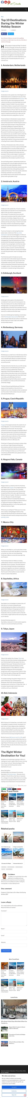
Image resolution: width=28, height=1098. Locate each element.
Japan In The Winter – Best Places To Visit (12, 820)
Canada (11, 487)
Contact (2, 1057)
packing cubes (5, 517)
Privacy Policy (3, 1064)
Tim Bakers (3, 30)
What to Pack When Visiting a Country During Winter (20, 804)
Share (4, 33)
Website (3, 942)
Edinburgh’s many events (11, 316)
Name (3, 928)
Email (3, 935)
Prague (3, 425)
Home (1, 1051)
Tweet (11, 33)
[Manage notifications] (25, 1095)
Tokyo (20, 658)
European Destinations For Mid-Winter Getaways (12, 804)
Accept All (14, 1087)
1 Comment (13, 30)
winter (3, 869)
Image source (4, 91)
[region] (14, 1086)
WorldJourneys (12, 774)
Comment (4, 911)
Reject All (14, 1094)
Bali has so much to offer (16, 737)
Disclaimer (2, 1061)
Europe (22, 98)
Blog (2, 16)
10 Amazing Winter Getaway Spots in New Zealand (4, 821)
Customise (14, 1091)
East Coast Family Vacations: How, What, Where (3, 804)
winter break (9, 869)
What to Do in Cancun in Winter (20, 820)
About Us (2, 1054)
